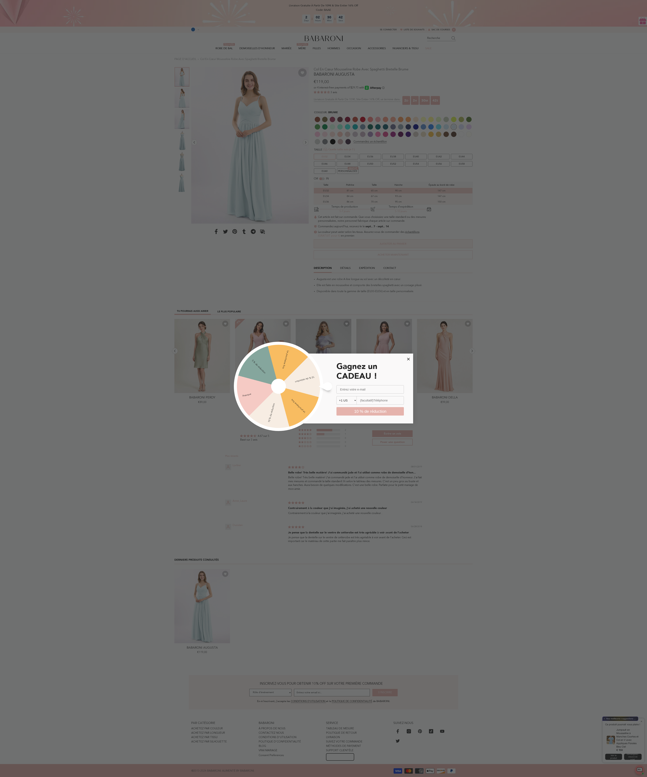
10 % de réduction (370, 411)
